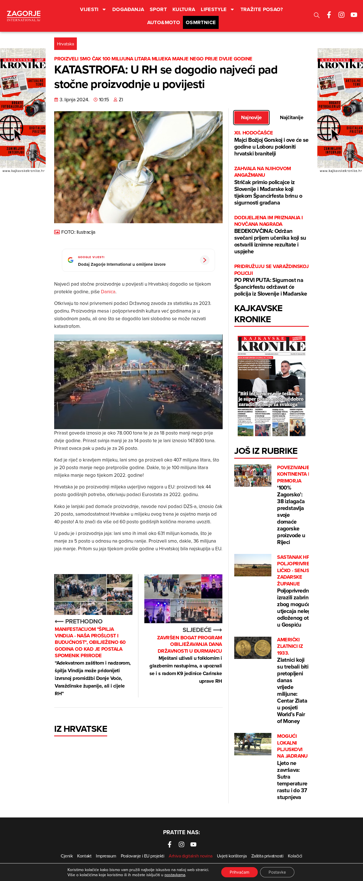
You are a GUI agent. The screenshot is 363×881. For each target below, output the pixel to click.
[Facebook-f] (329, 14)
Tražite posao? (261, 9)
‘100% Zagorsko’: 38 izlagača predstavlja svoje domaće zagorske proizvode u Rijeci (293, 505)
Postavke (277, 872)
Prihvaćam (239, 872)
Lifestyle (214, 9)
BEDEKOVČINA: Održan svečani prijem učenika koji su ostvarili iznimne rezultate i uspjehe (270, 235)
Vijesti (89, 9)
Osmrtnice (201, 22)
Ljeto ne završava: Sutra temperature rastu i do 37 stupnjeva (292, 767)
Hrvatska (65, 44)
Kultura (183, 9)
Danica (108, 291)
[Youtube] (354, 14)
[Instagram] (341, 14)
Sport (158, 9)
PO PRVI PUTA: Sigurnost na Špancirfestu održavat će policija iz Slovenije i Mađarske (271, 280)
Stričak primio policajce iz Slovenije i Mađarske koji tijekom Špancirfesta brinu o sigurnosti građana (268, 185)
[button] (317, 16)
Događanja (128, 9)
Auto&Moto (163, 22)
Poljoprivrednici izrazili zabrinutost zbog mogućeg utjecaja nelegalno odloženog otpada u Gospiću (300, 591)
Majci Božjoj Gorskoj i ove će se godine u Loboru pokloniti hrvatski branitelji (271, 143)
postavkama (174, 874)
